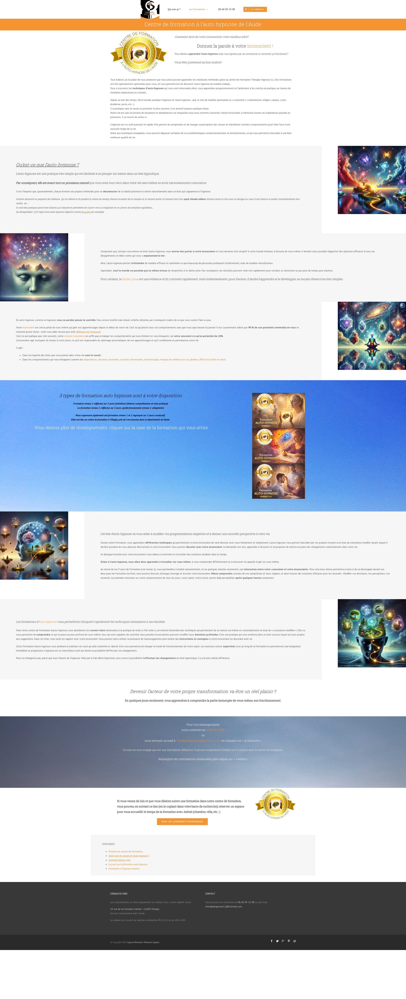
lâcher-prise (130, 279)
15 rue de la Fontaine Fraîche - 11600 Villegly (134, 909)
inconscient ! (260, 46)
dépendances (90, 359)
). (88, 331)
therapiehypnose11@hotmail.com (199, 740)
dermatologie (151, 359)
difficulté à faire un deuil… (213, 359)
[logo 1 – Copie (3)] (138, 31)
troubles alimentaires (131, 359)
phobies (194, 359)
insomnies (114, 359)
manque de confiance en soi (174, 359)
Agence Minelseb (135, 942)
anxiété (86, 211)
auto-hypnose (48, 622)
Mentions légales (151, 942)
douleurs (103, 359)
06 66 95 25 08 (215, 730)
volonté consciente (74, 336)
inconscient (28, 327)
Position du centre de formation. (125, 851)
